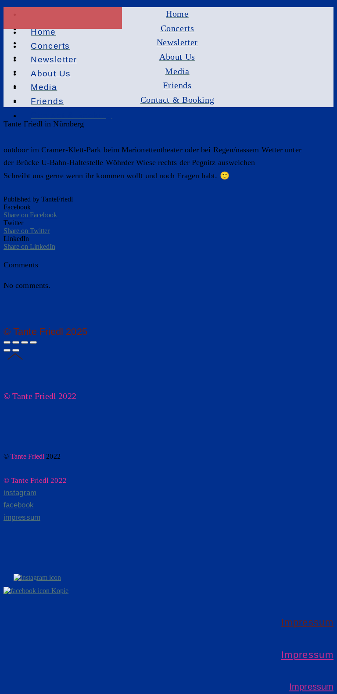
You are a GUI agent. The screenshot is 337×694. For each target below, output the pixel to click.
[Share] (15, 342)
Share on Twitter (27, 230)
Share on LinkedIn (29, 246)
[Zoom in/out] (33, 342)
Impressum (307, 622)
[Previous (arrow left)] (7, 350)
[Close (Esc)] (7, 342)
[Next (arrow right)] (15, 350)
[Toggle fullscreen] (24, 342)
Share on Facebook (30, 215)
